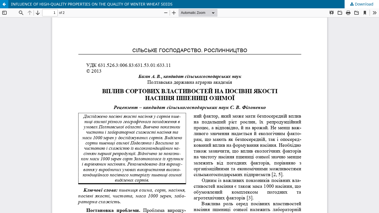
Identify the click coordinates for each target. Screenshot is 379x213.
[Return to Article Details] (4, 4)
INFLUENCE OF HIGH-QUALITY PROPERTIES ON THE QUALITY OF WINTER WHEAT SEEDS (92, 4)
